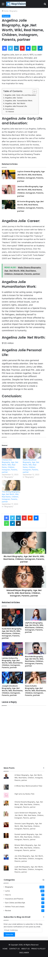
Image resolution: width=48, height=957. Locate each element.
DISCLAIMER (24, 953)
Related (11, 111)
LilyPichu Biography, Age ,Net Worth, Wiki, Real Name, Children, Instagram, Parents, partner (34, 627)
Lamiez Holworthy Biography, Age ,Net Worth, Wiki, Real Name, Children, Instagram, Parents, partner (12, 663)
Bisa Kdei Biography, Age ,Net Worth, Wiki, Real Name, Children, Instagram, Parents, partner (34, 661)
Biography (13, 11)
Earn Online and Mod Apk (15, 903)
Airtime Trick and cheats (14, 907)
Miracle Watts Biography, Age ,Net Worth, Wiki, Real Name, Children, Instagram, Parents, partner (28, 847)
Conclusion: (9, 109)
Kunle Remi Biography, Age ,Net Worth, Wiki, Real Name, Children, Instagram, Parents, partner (12, 633)
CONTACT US (14, 949)
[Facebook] (6, 518)
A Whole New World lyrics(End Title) (28, 786)
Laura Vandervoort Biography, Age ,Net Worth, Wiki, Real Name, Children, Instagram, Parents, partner (29, 815)
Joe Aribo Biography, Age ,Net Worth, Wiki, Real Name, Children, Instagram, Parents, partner (29, 858)
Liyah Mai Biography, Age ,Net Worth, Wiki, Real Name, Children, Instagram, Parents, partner (29, 869)
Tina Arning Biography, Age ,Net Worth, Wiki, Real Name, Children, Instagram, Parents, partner (11, 497)
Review (8, 911)
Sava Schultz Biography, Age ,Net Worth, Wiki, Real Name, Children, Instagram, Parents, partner (35, 690)
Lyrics (7, 891)
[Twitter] (12, 518)
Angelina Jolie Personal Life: (16, 106)
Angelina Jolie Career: (14, 98)
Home (5, 11)
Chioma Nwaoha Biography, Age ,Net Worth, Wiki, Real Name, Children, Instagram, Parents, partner (29, 804)
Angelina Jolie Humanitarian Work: (19, 101)
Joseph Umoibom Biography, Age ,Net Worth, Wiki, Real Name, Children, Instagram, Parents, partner (12, 690)
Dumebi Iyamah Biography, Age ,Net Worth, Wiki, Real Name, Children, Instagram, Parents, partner (28, 836)
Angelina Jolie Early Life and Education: (20, 95)
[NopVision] (16, 4)
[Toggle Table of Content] (33, 92)
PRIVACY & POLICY (38, 949)
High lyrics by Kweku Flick (24, 794)
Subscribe (9, 934)
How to (8, 895)
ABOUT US (25, 949)
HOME (5, 949)
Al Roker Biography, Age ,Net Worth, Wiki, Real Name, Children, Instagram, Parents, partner (29, 777)
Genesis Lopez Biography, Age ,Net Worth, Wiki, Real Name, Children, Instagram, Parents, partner (28, 826)
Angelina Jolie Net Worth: (15, 103)
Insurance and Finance (14, 899)
